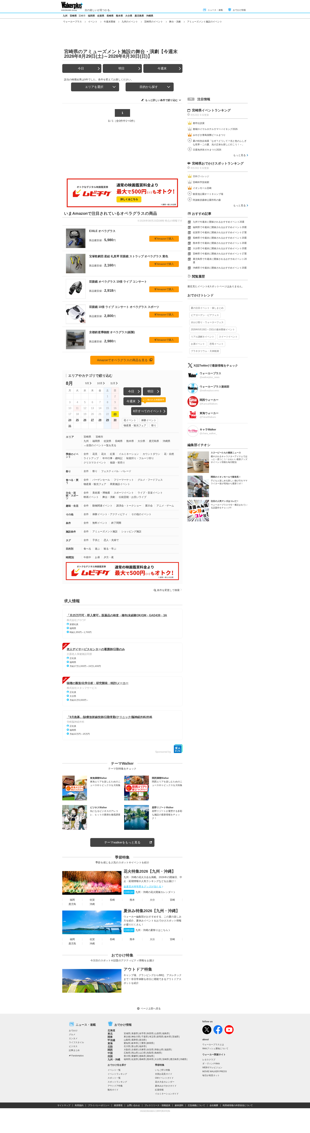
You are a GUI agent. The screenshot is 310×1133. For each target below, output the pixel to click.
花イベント (130, 420)
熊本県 (119, 15)
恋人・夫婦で (111, 540)
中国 (110, 1053)
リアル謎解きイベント (202, 336)
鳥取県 (150, 1053)
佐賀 (92, 899)
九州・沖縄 (114, 1059)
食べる (87, 548)
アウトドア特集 (138, 969)
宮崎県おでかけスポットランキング (218, 163)
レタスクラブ (208, 1059)
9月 (87, 383)
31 (69, 425)
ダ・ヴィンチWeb (211, 1063)
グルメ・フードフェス (150, 479)
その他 (69, 514)
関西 (110, 1049)
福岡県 (91, 15)
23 (115, 414)
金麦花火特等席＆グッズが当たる (142, 886)
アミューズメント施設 (105, 531)
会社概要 (214, 1105)
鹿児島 (72, 904)
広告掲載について (196, 1105)
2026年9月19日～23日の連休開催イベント (213, 329)
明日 (121, 68)
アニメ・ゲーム (165, 505)
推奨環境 (118, 1105)
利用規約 (79, 1105)
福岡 (72, 899)
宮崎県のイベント (153, 21)
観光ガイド (113, 1090)
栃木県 (168, 1036)
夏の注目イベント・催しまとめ (207, 308)
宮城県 (127, 1033)
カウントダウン (151, 453)
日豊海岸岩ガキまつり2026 (207, 149)
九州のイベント (130, 21)
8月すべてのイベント (147, 411)
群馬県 (160, 1036)
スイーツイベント (228, 336)
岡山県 (134, 1053)
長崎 (112, 899)
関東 (110, 1036)
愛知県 (127, 1043)
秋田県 (150, 1033)
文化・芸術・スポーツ (72, 495)
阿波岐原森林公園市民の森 (207, 200)
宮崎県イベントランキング (211, 110)
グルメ (72, 1034)
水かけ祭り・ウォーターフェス (207, 322)
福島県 (165, 1033)
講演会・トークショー (128, 505)
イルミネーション (129, 453)
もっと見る (239, 155)
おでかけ (73, 1030)
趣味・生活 (72, 505)
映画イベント (91, 497)
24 (69, 419)
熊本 (132, 899)
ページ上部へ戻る (151, 1008)
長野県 (134, 1040)
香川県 (127, 1056)
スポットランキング (117, 1082)
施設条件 (71, 531)
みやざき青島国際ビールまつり (209, 135)
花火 (103, 453)
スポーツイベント (124, 492)
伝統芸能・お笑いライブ (132, 497)
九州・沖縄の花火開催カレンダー (148, 892)
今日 (81, 68)
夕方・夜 (109, 557)
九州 (65, 15)
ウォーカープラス (72, 21)
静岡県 (150, 1043)
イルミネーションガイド (167, 1093)
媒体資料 (179, 1105)
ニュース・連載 (215, 10)
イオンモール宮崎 (202, 188)
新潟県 (142, 1040)
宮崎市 (82, 15)
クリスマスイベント (95, 462)
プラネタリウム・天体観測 (205, 351)
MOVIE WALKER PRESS (214, 1071)
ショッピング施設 (131, 531)
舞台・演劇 (175, 21)
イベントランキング (117, 1074)
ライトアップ (91, 458)
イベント (92, 21)
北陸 (110, 1046)
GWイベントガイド (164, 1078)
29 (107, 419)
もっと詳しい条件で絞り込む (161, 100)
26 (84, 419)
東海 (110, 1043)
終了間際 (116, 522)
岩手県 (142, 1033)
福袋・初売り (117, 462)
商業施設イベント (120, 484)
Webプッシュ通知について (215, 1048)
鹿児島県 (139, 15)
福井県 (142, 1046)
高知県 (150, 1056)
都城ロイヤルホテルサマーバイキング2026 (215, 129)
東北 (110, 1033)
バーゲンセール (101, 479)
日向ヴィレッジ (201, 176)
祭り (153, 425)
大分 (152, 899)
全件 (86, 453)
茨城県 (175, 1036)
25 (77, 419)
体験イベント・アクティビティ (110, 514)
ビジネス (73, 1046)
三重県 (142, 1043)
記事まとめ (74, 1050)
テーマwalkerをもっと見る (122, 842)
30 (115, 419)
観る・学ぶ (110, 548)
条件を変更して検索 (168, 590)
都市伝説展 (199, 123)
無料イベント (99, 522)
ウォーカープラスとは (213, 1044)
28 (99, 419)
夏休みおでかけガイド (166, 1086)
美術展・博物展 (101, 492)
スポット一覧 (114, 1078)
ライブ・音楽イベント (150, 492)
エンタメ (73, 1038)
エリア (70, 436)
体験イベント (148, 420)
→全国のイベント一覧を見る (100, 445)
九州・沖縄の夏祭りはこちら (146, 930)
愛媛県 (134, 1056)
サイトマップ (63, 1105)
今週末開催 (109, 21)
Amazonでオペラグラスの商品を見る (122, 360)
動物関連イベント (102, 505)
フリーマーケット (124, 479)
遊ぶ (97, 548)
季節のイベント (72, 455)
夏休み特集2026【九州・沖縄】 (152, 911)
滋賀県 (168, 1049)
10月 (99, 383)
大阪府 (127, 1049)
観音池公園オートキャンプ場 (208, 194)
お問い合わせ (133, 1105)
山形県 (158, 1033)
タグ (68, 540)
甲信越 (111, 1040)
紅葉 (112, 453)
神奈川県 (135, 1036)
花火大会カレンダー (164, 1082)
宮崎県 (73, 15)
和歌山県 (159, 1049)
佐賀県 (100, 15)
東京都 (127, 1036)
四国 (110, 1056)
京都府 (134, 1049)
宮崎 (172, 899)
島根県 (158, 1053)
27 (92, 419)
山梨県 (127, 1040)
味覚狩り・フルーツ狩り (140, 458)
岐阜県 (134, 1043)
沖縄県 (149, 15)
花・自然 (169, 453)
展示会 (149, 505)
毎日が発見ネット (211, 1075)
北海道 (111, 1030)
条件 (68, 523)
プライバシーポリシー (98, 1105)
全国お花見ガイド (163, 1074)
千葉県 (144, 1036)
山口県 (142, 1053)
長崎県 (110, 15)
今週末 (162, 68)
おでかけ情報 (239, 10)
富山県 (134, 1046)
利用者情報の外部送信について (238, 1105)
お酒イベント (198, 344)
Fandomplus (77, 1055)
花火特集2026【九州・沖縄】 (150, 871)
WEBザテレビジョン (212, 1067)
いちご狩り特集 (162, 1070)
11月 (112, 383)
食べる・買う (72, 481)
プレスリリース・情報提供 (157, 1105)
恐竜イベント (217, 344)
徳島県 (142, 1056)
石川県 (127, 1046)
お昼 (97, 557)
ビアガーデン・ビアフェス (205, 315)
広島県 (127, 1053)
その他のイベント (141, 514)
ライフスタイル (76, 1042)
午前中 (87, 557)
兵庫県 (142, 1049)
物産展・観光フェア (135, 425)
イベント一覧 (114, 1070)
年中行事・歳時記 (112, 458)
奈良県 (150, 1049)
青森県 (134, 1033)
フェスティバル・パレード (116, 471)
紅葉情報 (159, 1090)
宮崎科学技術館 (201, 182)
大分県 (128, 15)
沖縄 (92, 904)
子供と (96, 540)
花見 (94, 453)
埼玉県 (152, 1036)
